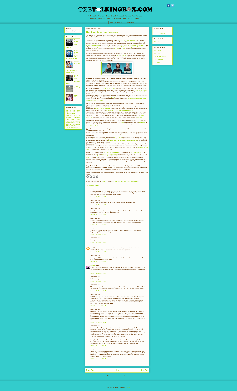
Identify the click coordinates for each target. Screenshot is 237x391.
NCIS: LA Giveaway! (77, 87)
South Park (157, 53)
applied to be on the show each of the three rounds (119, 110)
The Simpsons (73, 112)
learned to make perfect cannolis (97, 139)
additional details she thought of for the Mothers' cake (122, 140)
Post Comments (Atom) (121, 376)
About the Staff (130, 22)
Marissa (124, 55)
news (72, 111)
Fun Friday (70, 119)
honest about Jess (112, 134)
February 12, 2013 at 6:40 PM (98, 345)
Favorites (77, 117)
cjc (91, 245)
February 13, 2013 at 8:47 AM (98, 358)
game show (74, 121)
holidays (69, 115)
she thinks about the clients (108, 88)
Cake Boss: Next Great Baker (131, 181)
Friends (77, 119)
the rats (122, 122)
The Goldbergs (158, 59)
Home (104, 22)
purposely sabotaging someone (118, 97)
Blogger (128, 387)
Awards (78, 122)
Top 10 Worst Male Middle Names (71, 71)
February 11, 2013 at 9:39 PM (98, 273)
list (67, 111)
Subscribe (162, 33)
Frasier (68, 121)
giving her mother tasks (141, 90)
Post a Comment (93, 362)
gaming (73, 125)
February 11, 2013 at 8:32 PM (98, 252)
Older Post (144, 370)
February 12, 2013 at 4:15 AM (98, 305)
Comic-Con (76, 115)
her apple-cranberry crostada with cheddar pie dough (108, 47)
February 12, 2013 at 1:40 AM (98, 291)
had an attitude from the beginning (112, 152)
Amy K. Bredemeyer (117, 181)
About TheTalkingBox (116, 22)
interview (72, 122)
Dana (118, 55)
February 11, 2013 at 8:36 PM (98, 261)
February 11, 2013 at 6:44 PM (98, 205)
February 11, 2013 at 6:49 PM (98, 234)
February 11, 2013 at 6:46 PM (98, 214)
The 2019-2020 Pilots (77, 62)
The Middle (157, 62)
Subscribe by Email (159, 42)
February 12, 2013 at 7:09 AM (98, 322)
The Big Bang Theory (160, 56)
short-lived (75, 127)
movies (68, 117)
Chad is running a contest (93, 45)
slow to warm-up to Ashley (104, 156)
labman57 (93, 265)
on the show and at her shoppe (110, 154)
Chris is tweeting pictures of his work (132, 47)
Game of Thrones (71, 124)
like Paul (116, 48)
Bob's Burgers (158, 50)
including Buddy (118, 137)
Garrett (123, 48)
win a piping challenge (136, 152)
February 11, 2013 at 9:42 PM (98, 281)
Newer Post (90, 370)
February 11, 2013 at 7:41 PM (98, 242)
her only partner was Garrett (102, 108)
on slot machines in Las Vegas (127, 40)
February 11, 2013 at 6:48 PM (98, 224)
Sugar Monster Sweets (92, 125)
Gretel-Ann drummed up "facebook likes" (134, 45)
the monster (142, 122)
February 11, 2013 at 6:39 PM (98, 197)
